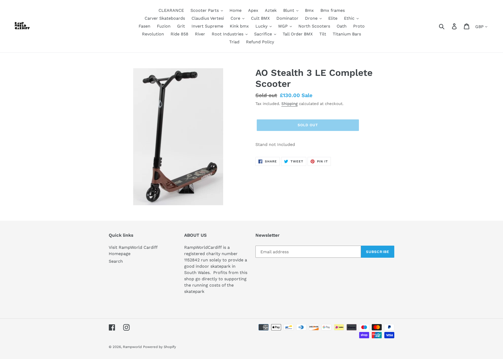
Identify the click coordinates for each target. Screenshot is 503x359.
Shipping (289, 103)
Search (116, 261)
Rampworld (132, 347)
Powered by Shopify (159, 347)
